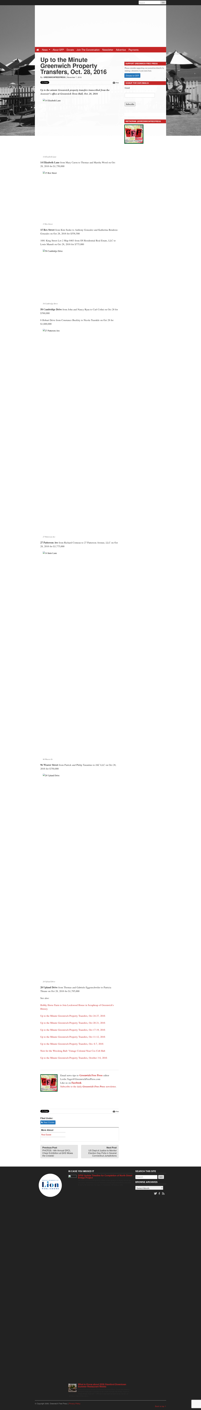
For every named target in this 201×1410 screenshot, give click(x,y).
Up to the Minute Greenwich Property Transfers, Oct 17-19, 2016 (72, 1029)
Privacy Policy (74, 1403)
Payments (134, 49)
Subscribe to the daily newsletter (88, 1086)
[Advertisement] (100, 24)
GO (163, 2)
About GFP (58, 49)
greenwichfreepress (54, 77)
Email (127, 87)
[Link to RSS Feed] (163, 1193)
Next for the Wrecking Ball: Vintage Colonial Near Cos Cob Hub (72, 1050)
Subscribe (130, 104)
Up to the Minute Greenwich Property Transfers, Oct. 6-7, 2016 (71, 1043)
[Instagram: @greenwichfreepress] (133, 133)
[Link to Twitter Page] (155, 1193)
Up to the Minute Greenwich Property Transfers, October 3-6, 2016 (73, 1057)
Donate (70, 49)
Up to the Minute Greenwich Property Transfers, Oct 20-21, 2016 (72, 1022)
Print (117, 83)
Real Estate (49, 1122)
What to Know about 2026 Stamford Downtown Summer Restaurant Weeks (102, 1385)
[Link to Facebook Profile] (159, 1193)
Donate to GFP (132, 75)
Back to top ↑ (160, 1406)
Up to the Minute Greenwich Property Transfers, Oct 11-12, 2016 (72, 1036)
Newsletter (107, 49)
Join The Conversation (88, 49)
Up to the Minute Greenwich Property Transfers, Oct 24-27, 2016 (72, 1015)
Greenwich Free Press (91, 1075)
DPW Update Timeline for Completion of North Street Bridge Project (105, 1176)
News (45, 49)
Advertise (121, 49)
